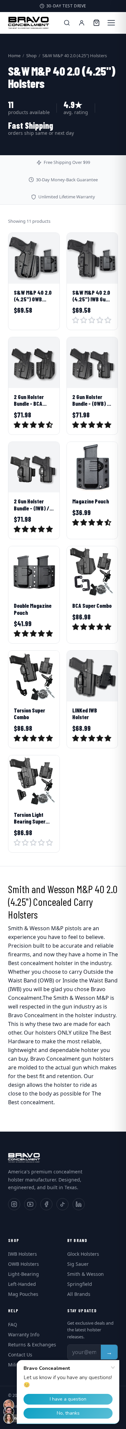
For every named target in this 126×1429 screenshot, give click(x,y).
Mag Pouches (23, 1294)
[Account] (81, 22)
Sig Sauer (78, 1264)
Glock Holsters (83, 1254)
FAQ (12, 1324)
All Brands (78, 1294)
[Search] (67, 22)
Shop (31, 56)
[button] (91, 320)
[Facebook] (46, 1204)
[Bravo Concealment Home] (28, 23)
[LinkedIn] (79, 1204)
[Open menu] (111, 22)
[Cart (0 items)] (96, 22)
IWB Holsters (22, 1254)
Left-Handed (22, 1284)
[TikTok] (62, 1204)
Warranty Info (23, 1334)
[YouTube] (30, 1204)
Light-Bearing (23, 1274)
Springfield (79, 1284)
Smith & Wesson (85, 1274)
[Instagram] (14, 1204)
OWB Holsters (23, 1264)
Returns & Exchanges (32, 1344)
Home (14, 56)
